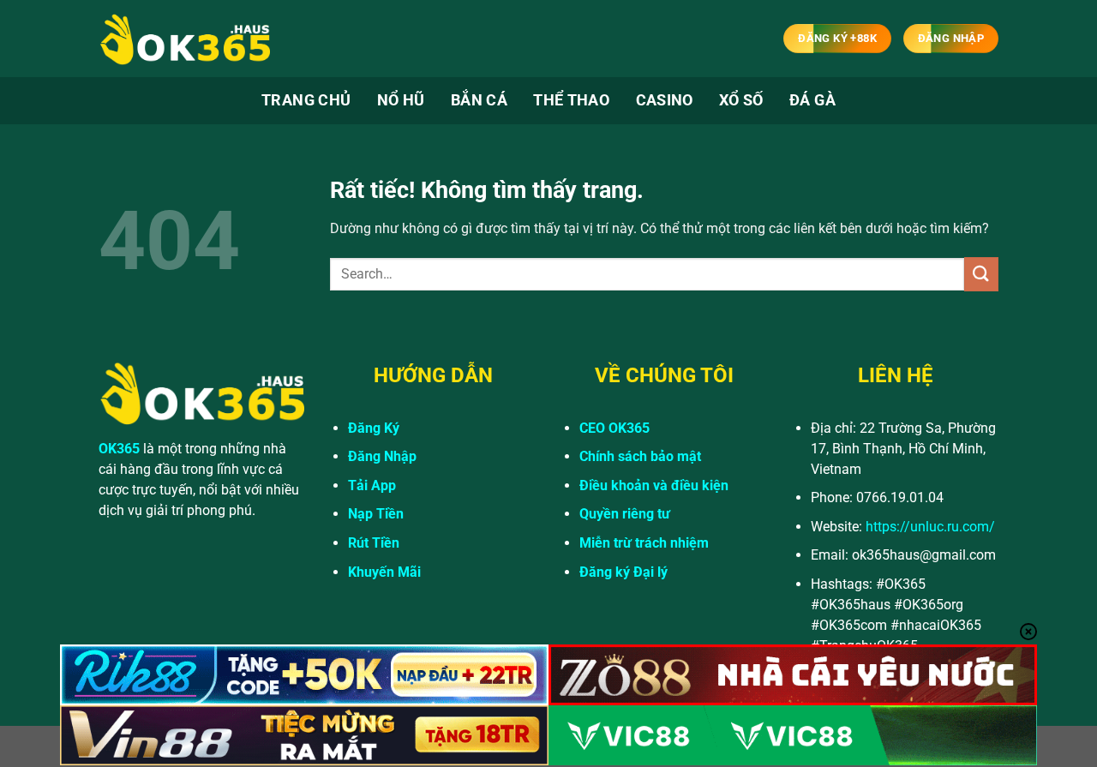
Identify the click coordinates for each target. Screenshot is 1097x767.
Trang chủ (306, 100)
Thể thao (571, 100)
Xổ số (741, 100)
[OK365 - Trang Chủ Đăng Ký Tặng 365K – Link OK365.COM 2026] (184, 39)
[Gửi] (981, 274)
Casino (664, 100)
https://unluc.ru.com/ (930, 526)
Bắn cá (479, 100)
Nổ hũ (401, 100)
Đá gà (812, 100)
